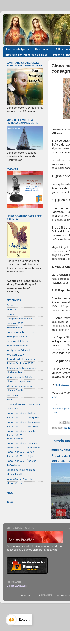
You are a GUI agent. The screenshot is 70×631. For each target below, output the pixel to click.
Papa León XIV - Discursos (22, 426)
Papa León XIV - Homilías (22, 443)
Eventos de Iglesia (18, 49)
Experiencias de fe (17, 345)
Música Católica (16, 390)
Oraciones (13, 408)
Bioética (11, 309)
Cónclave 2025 (15, 323)
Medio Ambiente (16, 372)
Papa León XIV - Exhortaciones (16, 437)
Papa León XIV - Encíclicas (22, 431)
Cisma (10, 314)
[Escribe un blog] (64, 422)
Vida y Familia (15, 474)
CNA (54, 396)
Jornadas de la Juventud (21, 359)
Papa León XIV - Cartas (21, 413)
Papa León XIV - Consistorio (23, 422)
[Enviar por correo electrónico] (61, 422)
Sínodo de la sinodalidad (21, 470)
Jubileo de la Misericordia (22, 368)
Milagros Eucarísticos (19, 386)
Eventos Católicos (17, 341)
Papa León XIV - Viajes (20, 456)
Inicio (10, 501)
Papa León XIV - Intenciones (23, 447)
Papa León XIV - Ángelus (21, 461)
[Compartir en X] (68, 422)
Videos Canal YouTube (20, 479)
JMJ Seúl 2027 (15, 354)
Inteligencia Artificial (18, 350)
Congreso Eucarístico (19, 318)
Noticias (11, 399)
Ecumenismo (14, 327)
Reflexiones (13, 465)
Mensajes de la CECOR (21, 377)
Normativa (13, 395)
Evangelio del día (17, 336)
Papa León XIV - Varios (20, 452)
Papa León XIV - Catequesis (23, 417)
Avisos (10, 305)
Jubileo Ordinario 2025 (20, 363)
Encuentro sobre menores (22, 332)
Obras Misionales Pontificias (23, 404)
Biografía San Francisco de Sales (26, 54)
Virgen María (14, 483)
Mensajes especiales (19, 381)
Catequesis (42, 49)
